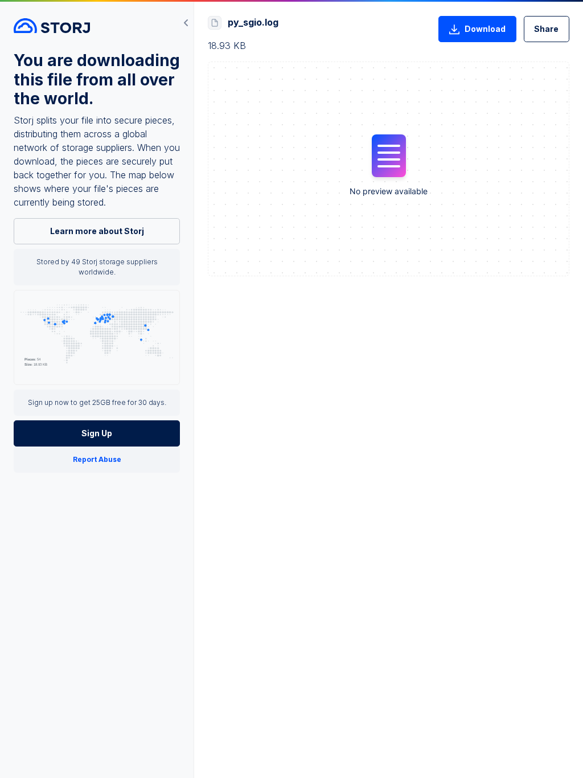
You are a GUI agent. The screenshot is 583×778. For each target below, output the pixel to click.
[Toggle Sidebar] (186, 22)
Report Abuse (97, 459)
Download (485, 29)
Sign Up (96, 433)
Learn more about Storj (97, 231)
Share (546, 29)
